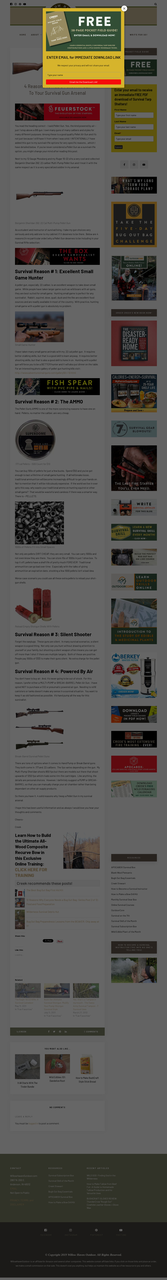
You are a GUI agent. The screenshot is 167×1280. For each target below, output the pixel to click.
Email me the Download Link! (84, 82)
